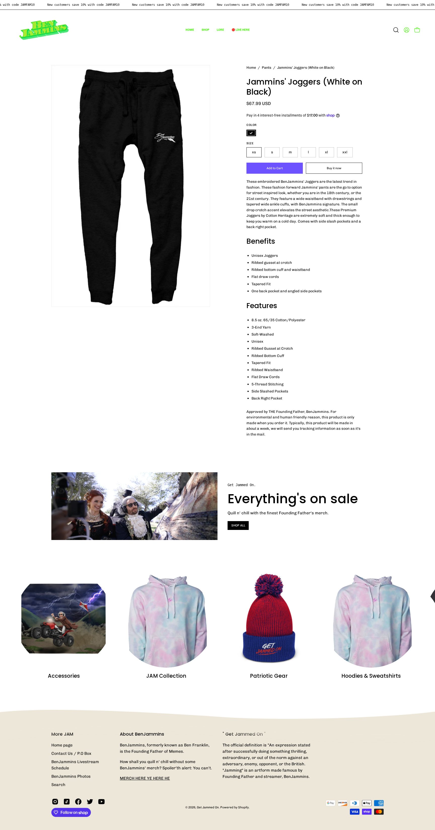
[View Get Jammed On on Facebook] (78, 801)
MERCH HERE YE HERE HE (145, 778)
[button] (205, 30)
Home (251, 67)
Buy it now (334, 168)
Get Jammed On (208, 807)
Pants (266, 67)
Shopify (243, 807)
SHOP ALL (238, 525)
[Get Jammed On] (44, 30)
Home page (61, 745)
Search (58, 784)
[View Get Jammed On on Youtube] (101, 801)
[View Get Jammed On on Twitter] (90, 801)
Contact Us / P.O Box (71, 753)
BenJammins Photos (71, 776)
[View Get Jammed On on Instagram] (55, 801)
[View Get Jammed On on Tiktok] (66, 801)
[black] (251, 133)
